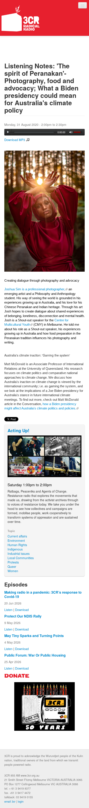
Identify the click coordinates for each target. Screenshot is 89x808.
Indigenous (15, 549)
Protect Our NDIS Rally (22, 616)
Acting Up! (18, 430)
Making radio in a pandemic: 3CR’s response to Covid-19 (43, 594)
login (21, 801)
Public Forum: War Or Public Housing (35, 655)
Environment (16, 540)
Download (22, 610)
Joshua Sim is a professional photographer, (36, 289)
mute (71, 132)
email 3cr (9, 801)
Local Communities (21, 558)
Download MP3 (14, 140)
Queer (12, 566)
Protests (13, 562)
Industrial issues (19, 553)
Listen (8, 610)
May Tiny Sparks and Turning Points (34, 635)
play (8, 132)
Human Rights (17, 545)
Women (13, 571)
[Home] (20, 18)
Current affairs (17, 536)
